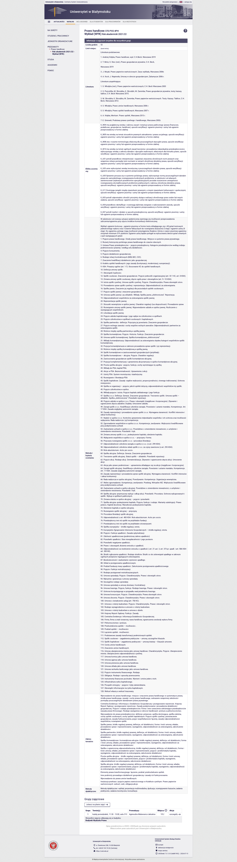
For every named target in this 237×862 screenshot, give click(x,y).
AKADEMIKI (52, 65)
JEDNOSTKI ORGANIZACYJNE (60, 41)
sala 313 (123, 814)
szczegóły (173, 814)
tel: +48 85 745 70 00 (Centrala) (106, 848)
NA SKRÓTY (52, 30)
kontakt (160, 845)
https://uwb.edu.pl (102, 851)
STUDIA (51, 59)
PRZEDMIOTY (53, 47)
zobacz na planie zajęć (95, 804)
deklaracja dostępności (166, 848)
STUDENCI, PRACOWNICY (58, 36)
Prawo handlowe (58, 49)
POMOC (51, 70)
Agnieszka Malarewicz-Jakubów (142, 814)
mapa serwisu (163, 851)
